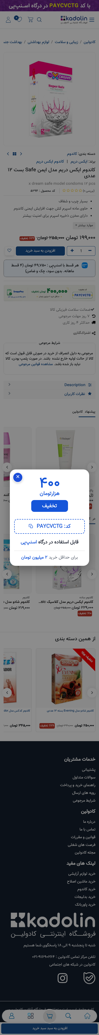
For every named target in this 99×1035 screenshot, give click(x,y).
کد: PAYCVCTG (53, 526)
